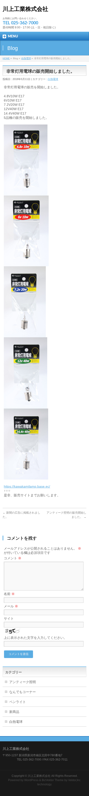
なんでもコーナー (22, 692)
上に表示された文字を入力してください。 (35, 638)
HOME (6, 58)
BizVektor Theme (53, 780)
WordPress (31, 780)
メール (11, 606)
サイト (9, 618)
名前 (9, 594)
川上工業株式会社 (25, 9)
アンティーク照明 (22, 682)
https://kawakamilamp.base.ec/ (27, 486)
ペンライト (17, 702)
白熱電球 (26, 58)
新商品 (14, 712)
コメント (12, 558)
